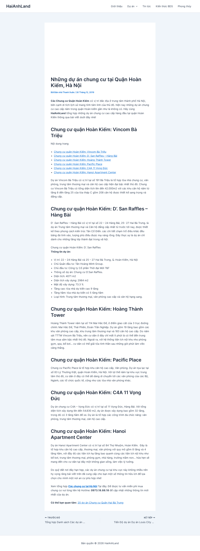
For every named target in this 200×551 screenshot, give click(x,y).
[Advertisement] (100, 52)
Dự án (130, 6)
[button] (136, 6)
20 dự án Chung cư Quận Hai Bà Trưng (100, 502)
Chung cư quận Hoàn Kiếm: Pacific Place (78, 164)
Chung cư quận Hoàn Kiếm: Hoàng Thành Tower (82, 159)
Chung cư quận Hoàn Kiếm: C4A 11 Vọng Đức (81, 168)
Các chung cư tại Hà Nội (82, 486)
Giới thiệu (116, 6)
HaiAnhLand (18, 6)
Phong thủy (184, 6)
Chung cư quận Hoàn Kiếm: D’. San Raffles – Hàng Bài (85, 155)
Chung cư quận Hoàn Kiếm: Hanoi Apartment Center (85, 172)
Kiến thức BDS (164, 6)
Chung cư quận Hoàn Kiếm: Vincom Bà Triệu (80, 151)
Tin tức (146, 6)
